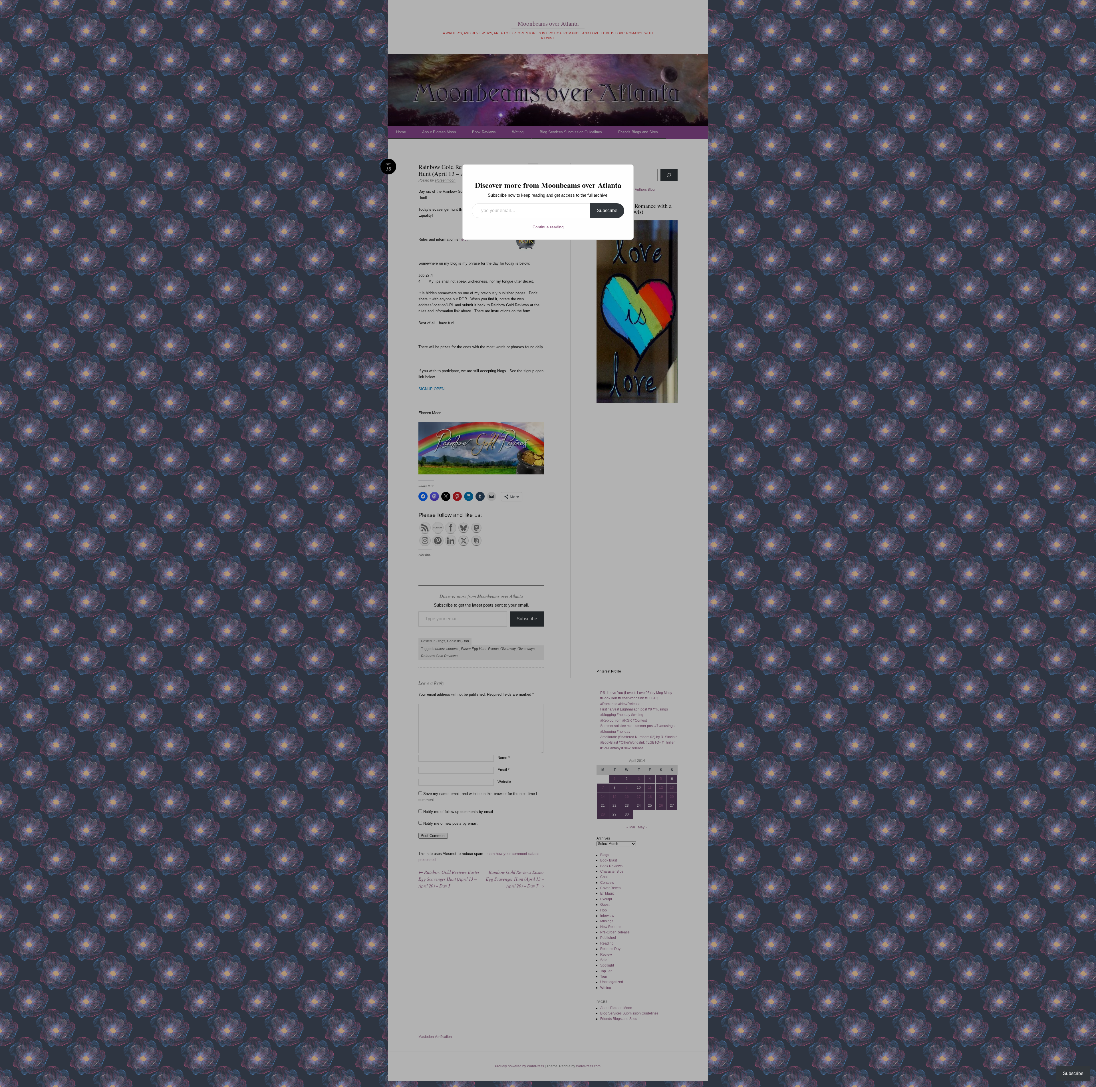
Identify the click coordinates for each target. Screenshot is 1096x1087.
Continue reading (548, 227)
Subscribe (607, 210)
